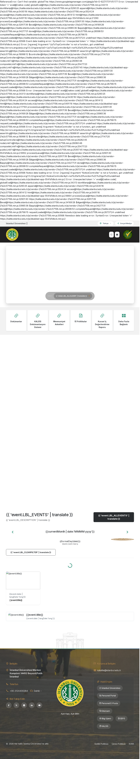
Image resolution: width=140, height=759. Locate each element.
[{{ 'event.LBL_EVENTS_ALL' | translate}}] (70, 640)
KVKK (131, 744)
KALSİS (105, 726)
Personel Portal (109, 695)
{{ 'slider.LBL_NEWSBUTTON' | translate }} (40, 296)
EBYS (122, 718)
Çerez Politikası (119, 744)
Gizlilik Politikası (101, 744)
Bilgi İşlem (106, 718)
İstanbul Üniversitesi (111, 688)
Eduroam (106, 711)
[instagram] (24, 705)
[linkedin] (31, 705)
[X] (16, 705)
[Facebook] (8, 705)
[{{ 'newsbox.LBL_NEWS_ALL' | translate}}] (70, 492)
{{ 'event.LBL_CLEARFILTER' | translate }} (31, 552)
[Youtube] (39, 705)
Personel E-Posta (110, 703)
